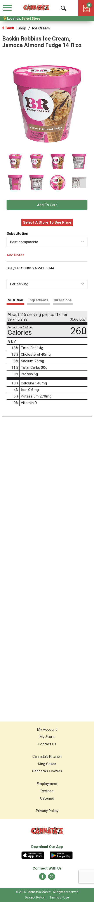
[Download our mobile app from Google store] (61, 855)
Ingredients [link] (38, 300)
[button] (15, 161)
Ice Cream (41, 28)
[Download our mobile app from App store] (32, 855)
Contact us (47, 744)
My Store (47, 736)
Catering (47, 798)
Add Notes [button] (15, 255)
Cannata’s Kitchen (47, 756)
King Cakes (47, 764)
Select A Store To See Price (47, 222)
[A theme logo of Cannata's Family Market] (36, 7)
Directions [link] (63, 300)
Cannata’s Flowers (47, 771)
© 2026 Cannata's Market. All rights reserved (47, 892)
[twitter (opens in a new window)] (51, 878)
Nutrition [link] (15, 300)
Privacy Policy (47, 811)
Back (9, 28)
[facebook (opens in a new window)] (42, 878)
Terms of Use (59, 897)
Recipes (47, 791)
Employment (47, 783)
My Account (47, 729)
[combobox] (47, 242)
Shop (22, 28)
